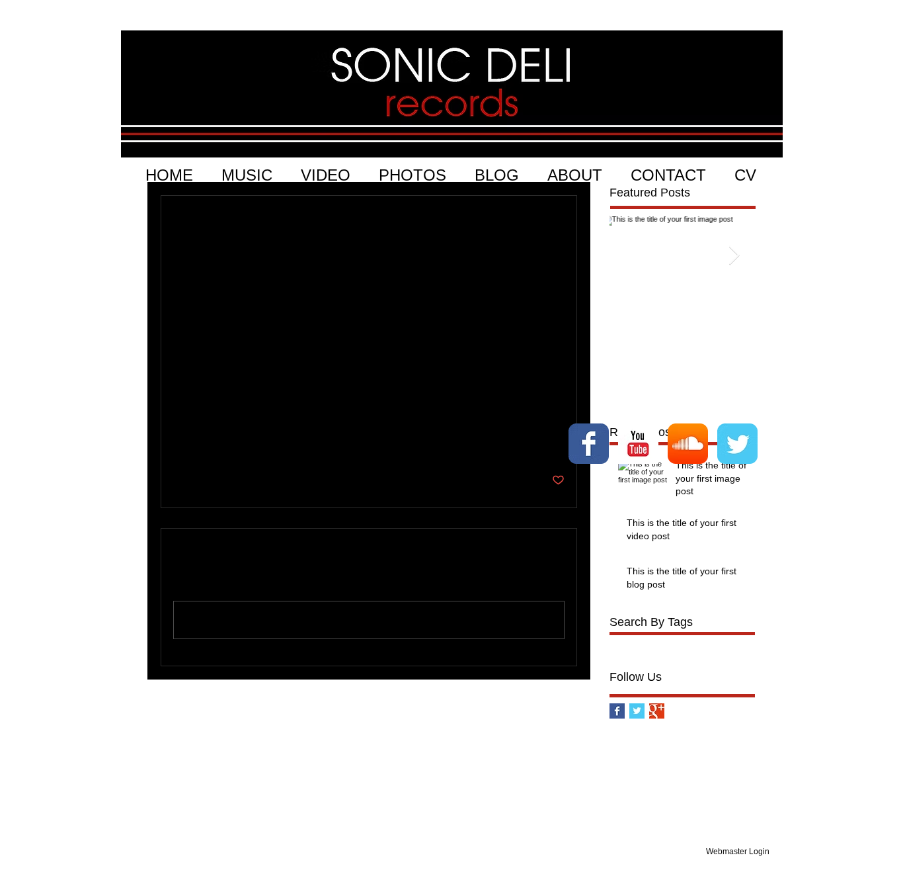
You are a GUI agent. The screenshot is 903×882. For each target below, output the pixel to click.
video (675, 642)
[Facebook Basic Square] (617, 711)
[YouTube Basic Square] (638, 443)
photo (621, 642)
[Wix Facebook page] (589, 443)
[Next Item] (734, 255)
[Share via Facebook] (179, 439)
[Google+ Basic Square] (656, 711)
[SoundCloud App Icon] (688, 443)
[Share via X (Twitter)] (212, 439)
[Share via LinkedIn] (244, 439)
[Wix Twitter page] (737, 443)
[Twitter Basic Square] (637, 711)
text (180, 398)
